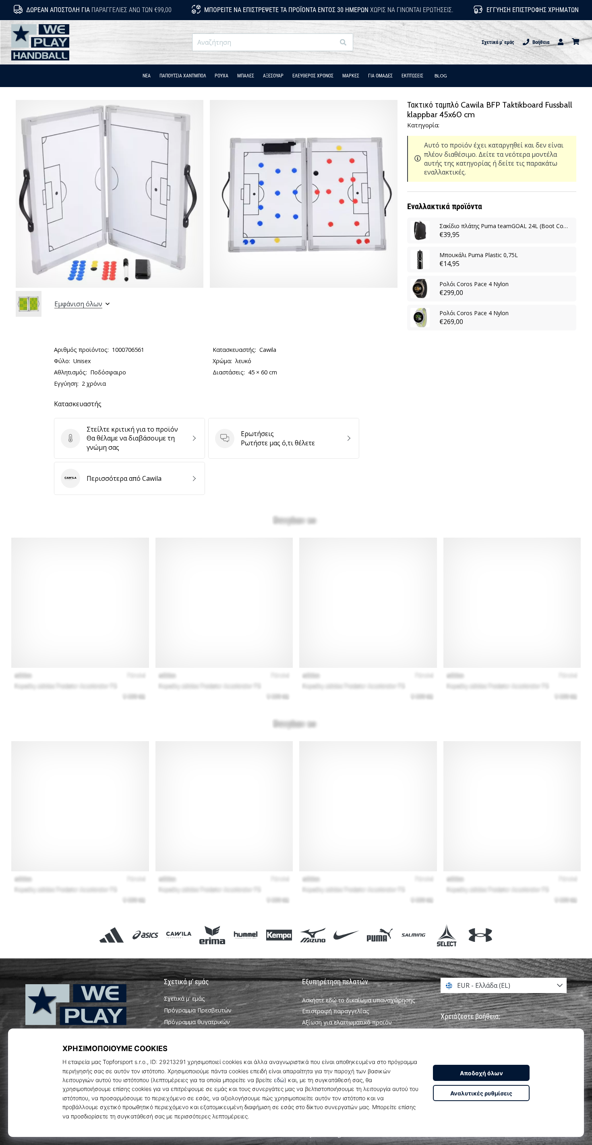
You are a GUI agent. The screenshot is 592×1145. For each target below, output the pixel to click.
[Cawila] (178, 935)
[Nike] (346, 935)
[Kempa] (279, 935)
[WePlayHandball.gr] (88, 1015)
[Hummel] (246, 935)
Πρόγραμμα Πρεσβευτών (198, 1010)
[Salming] (413, 935)
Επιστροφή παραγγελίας (335, 1011)
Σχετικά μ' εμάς (498, 42)
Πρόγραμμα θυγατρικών (197, 1022)
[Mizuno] (312, 935)
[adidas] (111, 935)
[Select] (447, 935)
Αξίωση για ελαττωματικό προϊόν (347, 1022)
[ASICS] (145, 935)
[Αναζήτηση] (343, 42)
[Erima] (212, 935)
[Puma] (379, 935)
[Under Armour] (480, 935)
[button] (328, 42)
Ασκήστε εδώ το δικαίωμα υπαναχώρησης (358, 1000)
